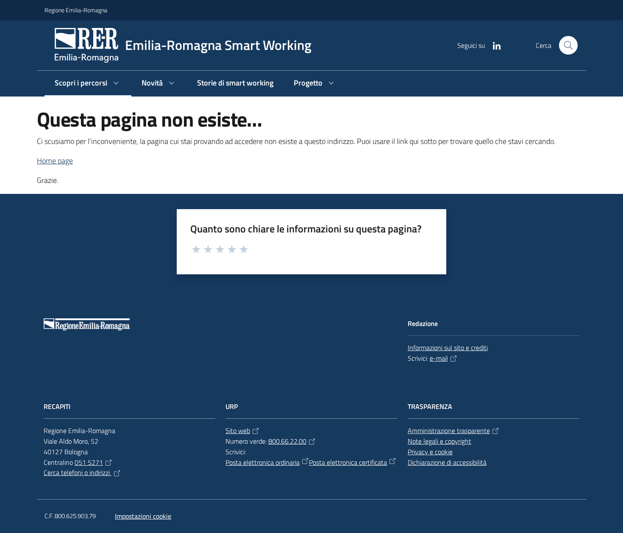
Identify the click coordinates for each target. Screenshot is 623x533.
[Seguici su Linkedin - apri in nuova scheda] (493, 45)
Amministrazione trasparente (449, 430)
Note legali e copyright (439, 441)
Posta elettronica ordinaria (262, 462)
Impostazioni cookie (143, 516)
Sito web (237, 430)
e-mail (439, 358)
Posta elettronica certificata (348, 462)
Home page (55, 160)
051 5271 (89, 462)
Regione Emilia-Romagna (75, 10)
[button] (568, 45)
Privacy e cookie (430, 452)
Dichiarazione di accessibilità (447, 462)
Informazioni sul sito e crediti (448, 347)
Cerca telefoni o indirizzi (77, 472)
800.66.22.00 (287, 441)
